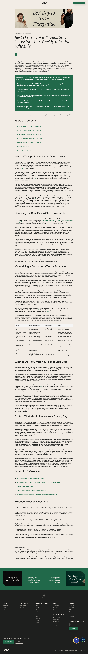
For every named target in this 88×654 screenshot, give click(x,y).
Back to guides (27, 33)
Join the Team (6, 611)
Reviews (14, 3)
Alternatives (55, 607)
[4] (55, 165)
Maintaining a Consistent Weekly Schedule (29, 134)
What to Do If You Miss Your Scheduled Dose (29, 138)
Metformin (22, 607)
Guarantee (55, 623)
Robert (37, 611)
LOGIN (19, 641)
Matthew (38, 618)
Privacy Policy (56, 619)
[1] (54, 165)
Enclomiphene (23, 605)
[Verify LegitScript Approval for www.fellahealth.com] (82, 639)
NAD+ (21, 611)
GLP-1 (22, 168)
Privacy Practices (56, 621)
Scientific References (23, 147)
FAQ (4, 609)
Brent (37, 622)
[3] (48, 311)
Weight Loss (18, 33)
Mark (37, 605)
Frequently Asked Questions (25, 151)
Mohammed (38, 624)
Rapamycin (22, 609)
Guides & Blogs (56, 605)
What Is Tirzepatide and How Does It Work (29, 126)
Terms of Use (55, 625)
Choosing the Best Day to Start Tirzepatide (29, 130)
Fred (37, 609)
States (54, 609)
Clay (37, 616)
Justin (37, 607)
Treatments (6, 3)
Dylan (37, 620)
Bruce (37, 614)
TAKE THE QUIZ (8, 641)
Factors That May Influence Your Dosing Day (29, 143)
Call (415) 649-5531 (57, 617)
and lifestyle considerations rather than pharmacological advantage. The (44, 221)
